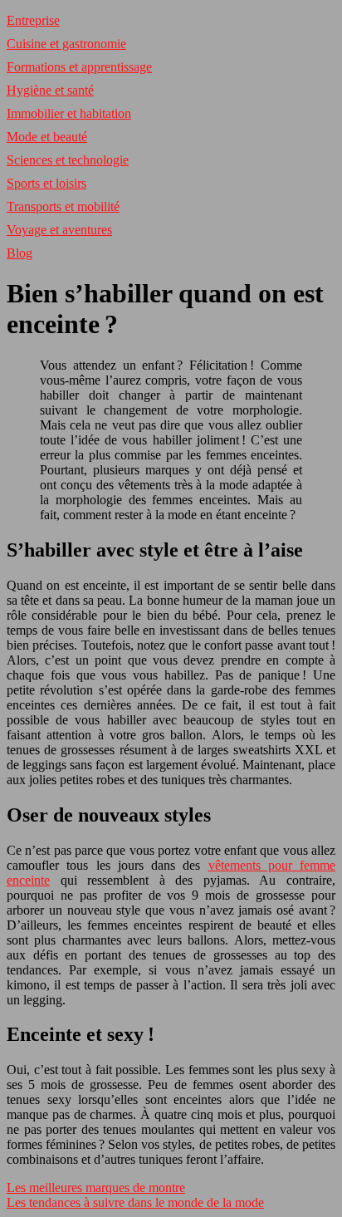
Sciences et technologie (68, 160)
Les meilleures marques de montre (96, 1187)
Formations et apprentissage (79, 67)
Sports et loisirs (46, 183)
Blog (19, 253)
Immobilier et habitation (69, 113)
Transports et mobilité (63, 206)
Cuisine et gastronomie (66, 44)
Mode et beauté (47, 137)
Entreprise (33, 20)
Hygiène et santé (50, 90)
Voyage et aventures (59, 230)
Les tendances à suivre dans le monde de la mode (135, 1202)
